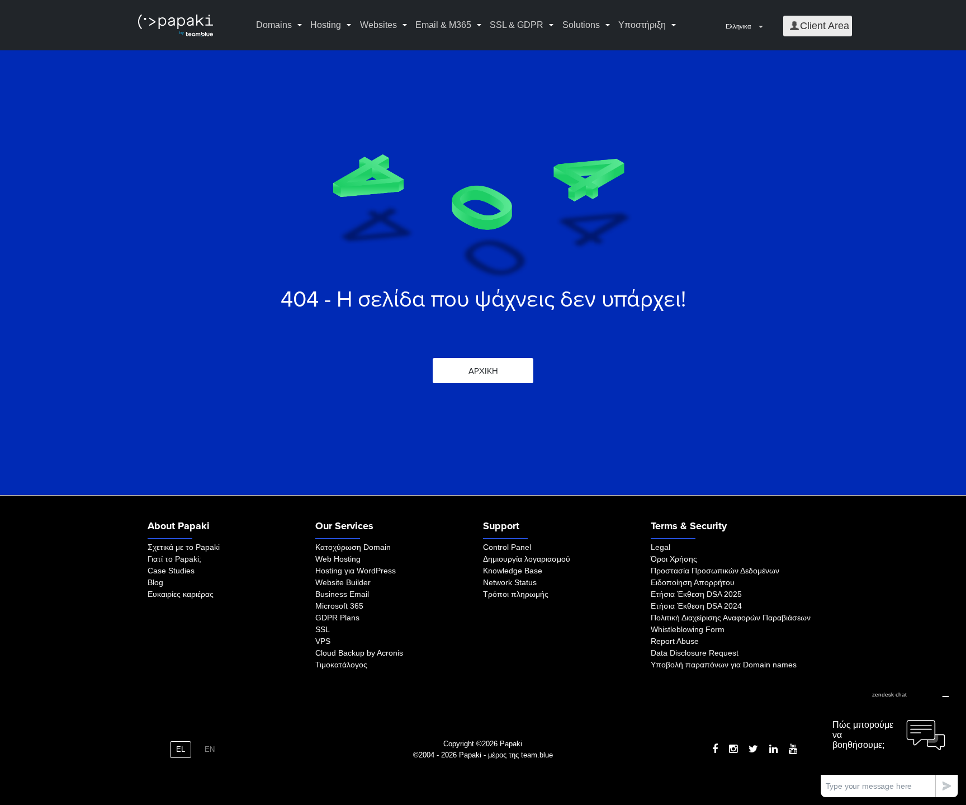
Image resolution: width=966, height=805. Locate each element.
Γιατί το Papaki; (174, 558)
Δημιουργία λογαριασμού (526, 558)
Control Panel (507, 547)
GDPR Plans (337, 617)
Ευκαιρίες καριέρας (181, 594)
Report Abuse (675, 641)
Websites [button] (378, 25)
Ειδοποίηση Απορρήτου (693, 582)
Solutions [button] (581, 25)
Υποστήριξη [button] (642, 25)
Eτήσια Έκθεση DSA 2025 (696, 594)
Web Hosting (338, 558)
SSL (322, 629)
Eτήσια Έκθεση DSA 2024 (696, 605)
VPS (322, 641)
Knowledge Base (512, 570)
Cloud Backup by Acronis (359, 652)
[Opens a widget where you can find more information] (889, 741)
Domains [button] (274, 25)
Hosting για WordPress (355, 570)
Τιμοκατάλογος (341, 664)
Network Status (510, 582)
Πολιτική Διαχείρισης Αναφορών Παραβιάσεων (731, 617)
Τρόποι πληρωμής (515, 594)
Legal (660, 547)
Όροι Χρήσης (674, 558)
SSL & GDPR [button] (516, 25)
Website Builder (343, 582)
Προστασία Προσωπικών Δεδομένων (715, 570)
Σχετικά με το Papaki (184, 547)
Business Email (342, 594)
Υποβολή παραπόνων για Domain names (724, 664)
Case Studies (171, 570)
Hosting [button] (325, 25)
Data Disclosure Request (694, 652)
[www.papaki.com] (175, 25)
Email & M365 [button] (443, 25)
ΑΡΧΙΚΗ (483, 371)
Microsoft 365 (339, 605)
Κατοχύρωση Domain (353, 547)
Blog (155, 582)
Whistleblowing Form (687, 629)
